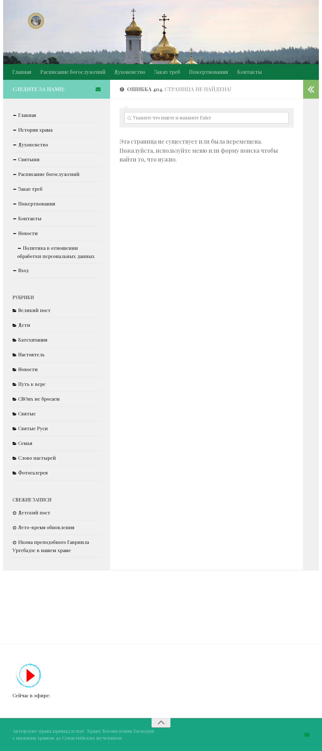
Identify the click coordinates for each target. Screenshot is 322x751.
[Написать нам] (98, 88)
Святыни (29, 159)
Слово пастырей (37, 458)
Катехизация (32, 340)
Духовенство (129, 72)
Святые (27, 413)
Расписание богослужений (72, 72)
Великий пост (34, 310)
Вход (23, 270)
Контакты (249, 72)
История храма (35, 130)
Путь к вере (32, 384)
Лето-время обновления (46, 527)
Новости (28, 233)
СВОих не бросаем (39, 399)
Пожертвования (208, 72)
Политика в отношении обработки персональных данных (56, 252)
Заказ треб (167, 72)
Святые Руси (33, 428)
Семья (25, 443)
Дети (24, 325)
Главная (21, 72)
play (29, 676)
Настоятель (31, 354)
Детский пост (34, 512)
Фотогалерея (33, 472)
